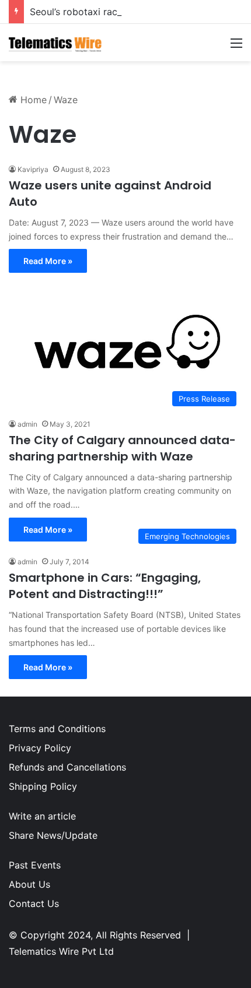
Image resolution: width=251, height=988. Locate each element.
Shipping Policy (43, 786)
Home (32, 100)
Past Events (35, 865)
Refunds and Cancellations (67, 767)
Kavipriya (33, 169)
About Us (29, 884)
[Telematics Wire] (55, 42)
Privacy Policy (40, 748)
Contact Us (34, 903)
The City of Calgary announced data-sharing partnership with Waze (122, 448)
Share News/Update (53, 835)
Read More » (47, 261)
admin (27, 424)
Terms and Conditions (57, 728)
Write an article (42, 816)
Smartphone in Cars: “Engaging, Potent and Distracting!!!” (105, 585)
